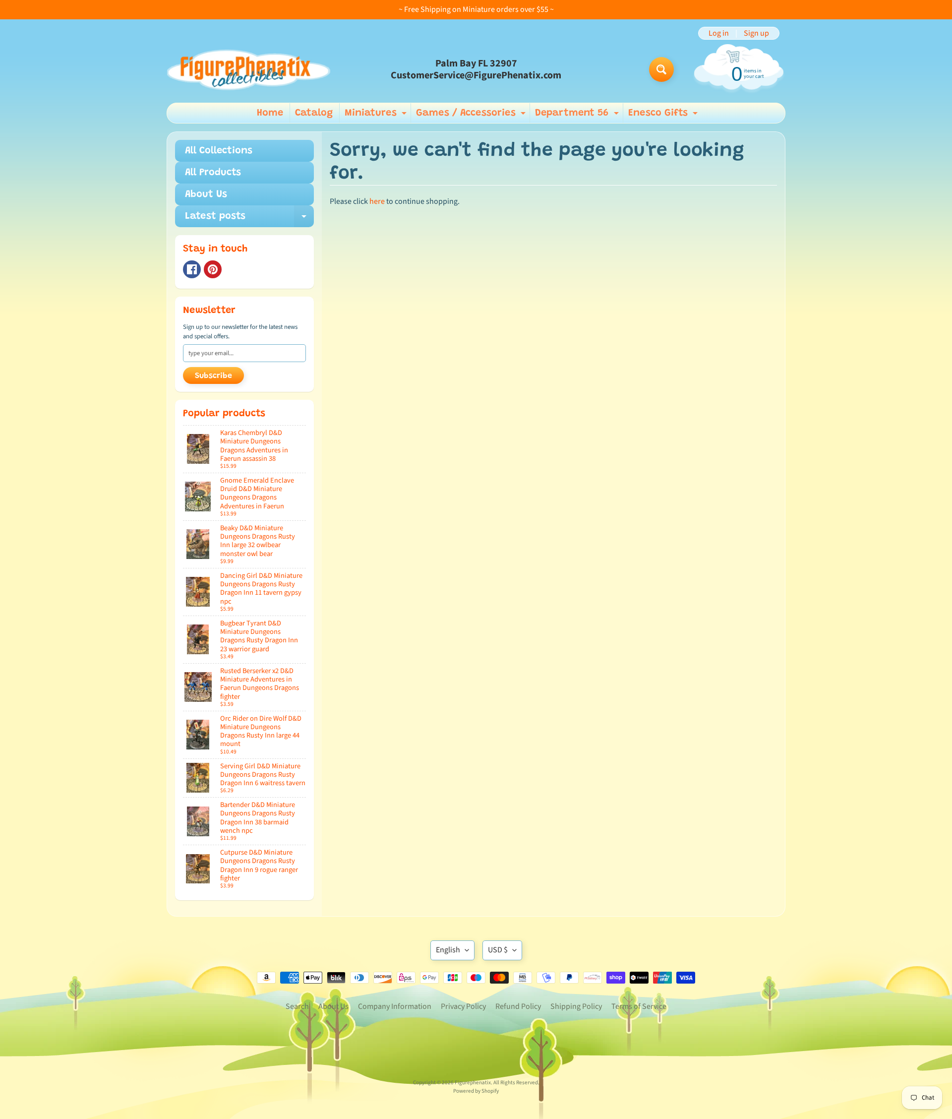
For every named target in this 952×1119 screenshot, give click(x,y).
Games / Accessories (472, 115)
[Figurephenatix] (248, 69)
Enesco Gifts (664, 115)
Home (270, 113)
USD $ (498, 949)
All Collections (218, 151)
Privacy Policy (463, 1006)
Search (297, 1006)
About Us (206, 194)
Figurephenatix (473, 1082)
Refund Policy (518, 1006)
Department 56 (578, 115)
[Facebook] (192, 269)
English (448, 949)
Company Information (394, 1006)
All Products (213, 173)
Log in (719, 33)
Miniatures (377, 115)
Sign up (756, 33)
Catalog (314, 113)
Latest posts (249, 219)
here (377, 201)
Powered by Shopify (476, 1091)
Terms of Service (638, 1006)
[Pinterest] (213, 269)
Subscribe (213, 376)
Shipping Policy (576, 1006)
